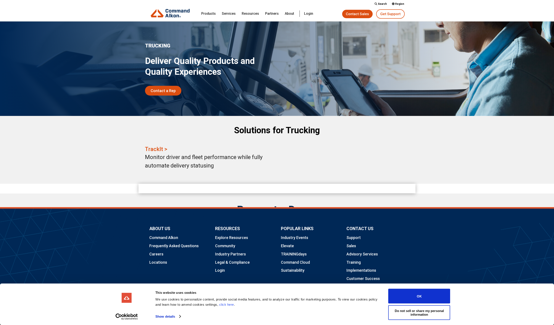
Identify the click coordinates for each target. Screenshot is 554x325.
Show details (165, 316)
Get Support (390, 14)
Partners (272, 14)
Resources (250, 14)
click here (226, 304)
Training (353, 262)
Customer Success (363, 278)
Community (225, 246)
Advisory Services (362, 254)
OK (419, 296)
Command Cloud (295, 262)
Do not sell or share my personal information (419, 312)
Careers (156, 254)
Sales (351, 246)
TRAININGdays (294, 254)
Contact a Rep (163, 90)
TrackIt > (156, 149)
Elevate (287, 246)
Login (308, 14)
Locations (158, 262)
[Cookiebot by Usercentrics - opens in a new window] (127, 316)
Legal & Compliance (232, 262)
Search (382, 4)
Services (229, 14)
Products (208, 14)
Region (399, 4)
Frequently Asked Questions (174, 246)
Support (353, 237)
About (289, 14)
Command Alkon (163, 237)
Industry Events (294, 237)
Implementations (361, 270)
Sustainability (292, 270)
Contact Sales (357, 14)
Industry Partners (230, 254)
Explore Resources (231, 237)
